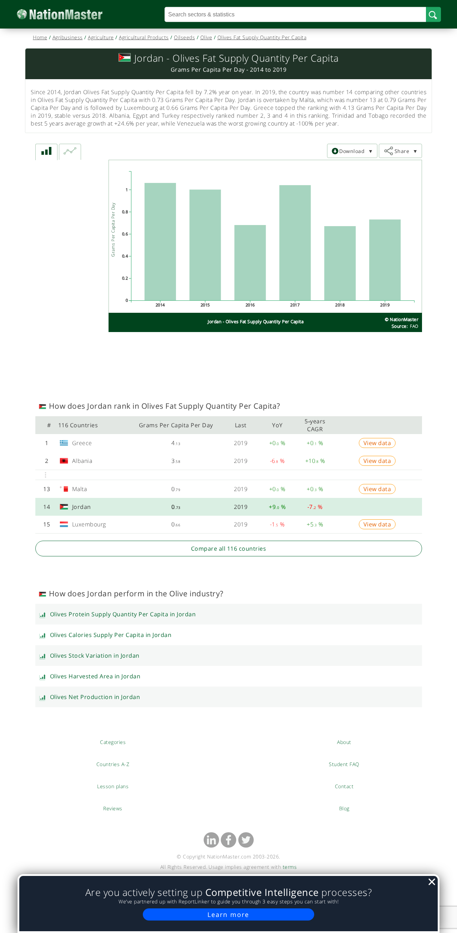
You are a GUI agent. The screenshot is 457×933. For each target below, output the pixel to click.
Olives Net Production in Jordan (95, 697)
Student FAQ (344, 764)
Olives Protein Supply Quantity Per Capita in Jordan (123, 614)
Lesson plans (113, 786)
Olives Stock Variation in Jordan (95, 655)
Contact (344, 786)
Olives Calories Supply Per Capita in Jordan (111, 635)
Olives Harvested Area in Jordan (95, 676)
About (344, 742)
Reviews (113, 808)
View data (377, 443)
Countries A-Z (113, 764)
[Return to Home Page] (70, 14)
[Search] (433, 14)
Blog (344, 808)
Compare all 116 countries (228, 548)
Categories (113, 742)
